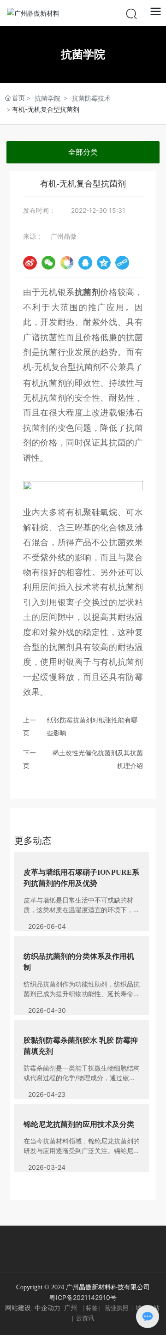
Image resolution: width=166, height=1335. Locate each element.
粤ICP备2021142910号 (83, 1297)
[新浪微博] (30, 263)
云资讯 (85, 1318)
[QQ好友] (85, 263)
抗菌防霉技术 (91, 98)
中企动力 (47, 1308)
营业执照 (117, 1308)
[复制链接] (122, 263)
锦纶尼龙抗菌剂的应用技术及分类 (79, 1124)
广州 (70, 1308)
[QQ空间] (104, 263)
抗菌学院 (47, 98)
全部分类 (83, 152)
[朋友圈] (67, 263)
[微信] (48, 263)
